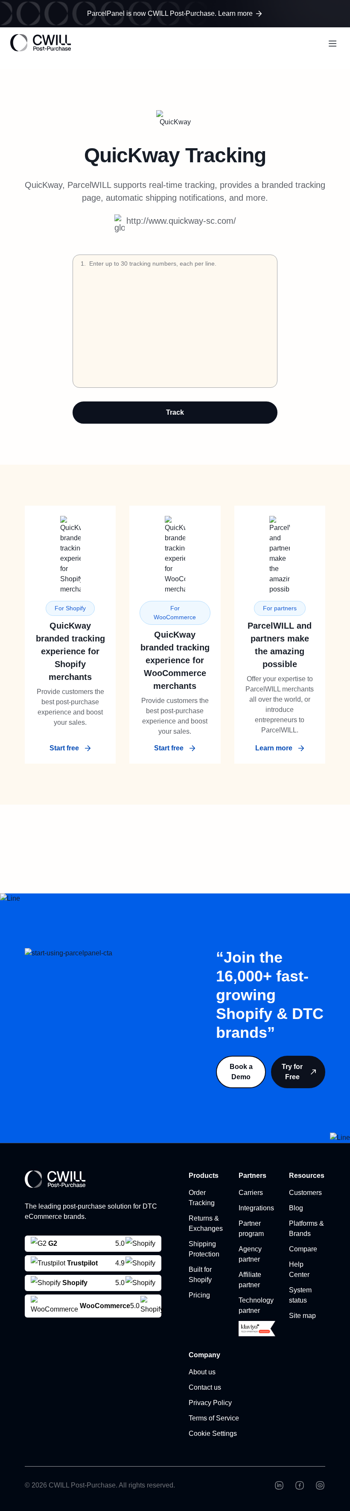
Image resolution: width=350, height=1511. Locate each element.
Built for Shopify (200, 1274)
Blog (296, 1208)
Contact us (205, 1387)
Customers (305, 1192)
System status (300, 1295)
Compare (303, 1249)
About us (202, 1372)
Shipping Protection (204, 1249)
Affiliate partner (250, 1279)
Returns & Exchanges (206, 1223)
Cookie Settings (213, 1433)
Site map (302, 1315)
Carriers (251, 1192)
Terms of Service (214, 1418)
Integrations (256, 1208)
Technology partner (256, 1305)
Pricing (199, 1295)
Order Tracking (202, 1197)
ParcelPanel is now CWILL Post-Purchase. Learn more (170, 13)
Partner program (251, 1228)
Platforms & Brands (306, 1228)
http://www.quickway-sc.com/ (181, 220)
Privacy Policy (210, 1402)
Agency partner (250, 1254)
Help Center (299, 1269)
